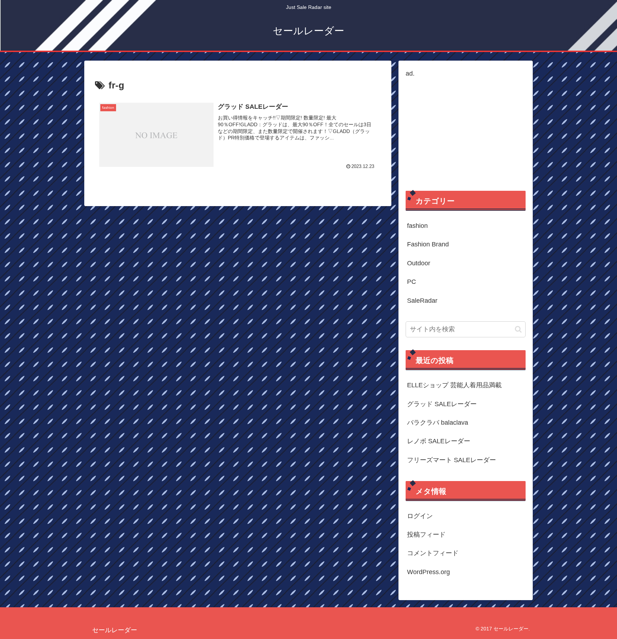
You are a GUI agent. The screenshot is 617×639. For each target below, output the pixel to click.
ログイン (420, 516)
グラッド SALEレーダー (442, 404)
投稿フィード (426, 534)
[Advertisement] (466, 129)
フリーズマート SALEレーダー (451, 460)
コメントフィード (432, 553)
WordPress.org (428, 572)
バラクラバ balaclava (437, 422)
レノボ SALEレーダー (438, 441)
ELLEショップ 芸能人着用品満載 (454, 385)
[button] (518, 329)
